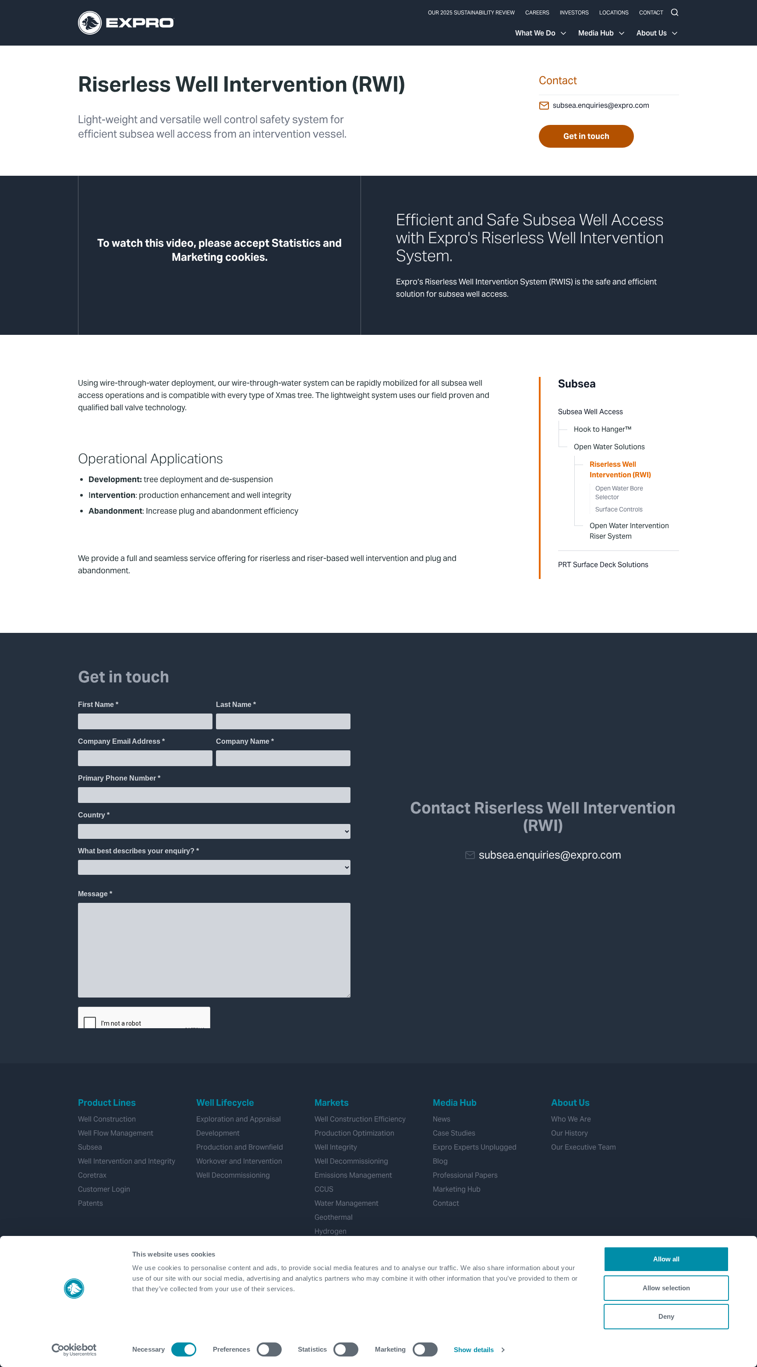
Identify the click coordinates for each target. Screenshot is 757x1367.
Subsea (577, 384)
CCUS (324, 1189)
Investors (574, 12)
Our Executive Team (583, 1147)
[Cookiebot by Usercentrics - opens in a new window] (74, 1349)
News (441, 1119)
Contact (651, 12)
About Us (652, 33)
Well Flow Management (115, 1133)
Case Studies (454, 1133)
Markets (332, 1102)
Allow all (666, 1259)
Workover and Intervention (239, 1161)
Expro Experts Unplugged (474, 1147)
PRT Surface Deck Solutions (603, 564)
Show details (474, 1349)
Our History (569, 1133)
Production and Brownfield (239, 1147)
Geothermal (334, 1217)
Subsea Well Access (590, 411)
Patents (90, 1203)
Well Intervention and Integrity (126, 1161)
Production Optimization (354, 1133)
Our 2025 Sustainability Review (471, 12)
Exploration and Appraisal (238, 1119)
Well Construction (107, 1119)
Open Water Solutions (609, 446)
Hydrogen (331, 1231)
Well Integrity (336, 1147)
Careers (537, 12)
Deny (666, 1316)
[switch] (269, 1349)
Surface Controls (619, 509)
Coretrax (92, 1175)
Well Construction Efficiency (360, 1119)
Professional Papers (465, 1175)
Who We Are (571, 1119)
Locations (614, 12)
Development (218, 1133)
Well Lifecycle (225, 1102)
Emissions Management (353, 1175)
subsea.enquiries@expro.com (601, 105)
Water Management (346, 1203)
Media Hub (596, 33)
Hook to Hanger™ (603, 429)
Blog (440, 1161)
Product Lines (107, 1102)
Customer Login (104, 1189)
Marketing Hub (457, 1189)
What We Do (535, 33)
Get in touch (586, 136)
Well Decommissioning (233, 1175)
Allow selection (666, 1288)
